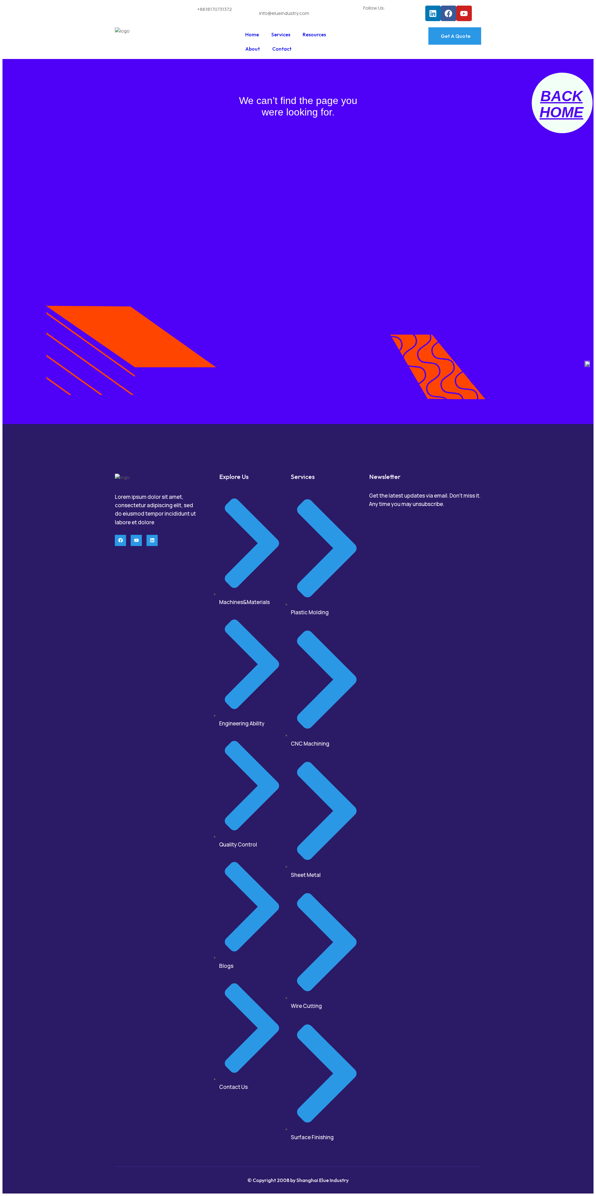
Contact (281, 49)
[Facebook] (448, 13)
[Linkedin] (433, 13)
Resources (314, 34)
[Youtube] (464, 13)
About (252, 49)
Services (280, 34)
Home (252, 34)
